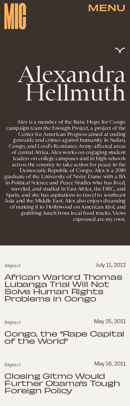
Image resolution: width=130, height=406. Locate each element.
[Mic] (15, 16)
